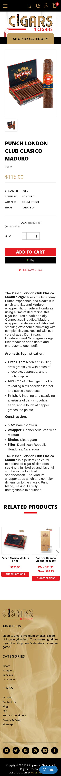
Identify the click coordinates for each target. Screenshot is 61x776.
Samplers (8, 670)
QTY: (8, 236)
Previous (3, 553)
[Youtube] (6, 750)
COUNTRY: (11, 196)
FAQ (5, 711)
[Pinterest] (35, 750)
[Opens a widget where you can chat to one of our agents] (48, 770)
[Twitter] (16, 750)
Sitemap (8, 724)
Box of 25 (14, 226)
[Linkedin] (45, 750)
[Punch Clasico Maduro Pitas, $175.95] (15, 541)
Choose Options (15, 574)
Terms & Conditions (15, 715)
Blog (5, 706)
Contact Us (9, 702)
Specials (8, 675)
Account (8, 697)
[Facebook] (25, 750)
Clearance (9, 679)
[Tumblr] (54, 750)
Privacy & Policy (12, 720)
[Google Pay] (30, 260)
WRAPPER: (11, 202)
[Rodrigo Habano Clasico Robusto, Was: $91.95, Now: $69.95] (46, 541)
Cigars (6, 666)
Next (57, 553)
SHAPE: (9, 207)
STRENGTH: (11, 190)
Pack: (31, 223)
